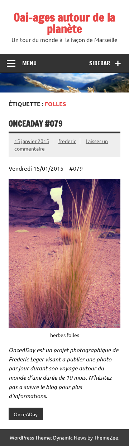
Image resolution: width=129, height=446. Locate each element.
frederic (67, 141)
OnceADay (26, 414)
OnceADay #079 (36, 123)
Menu (29, 63)
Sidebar (99, 63)
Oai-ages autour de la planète (64, 23)
